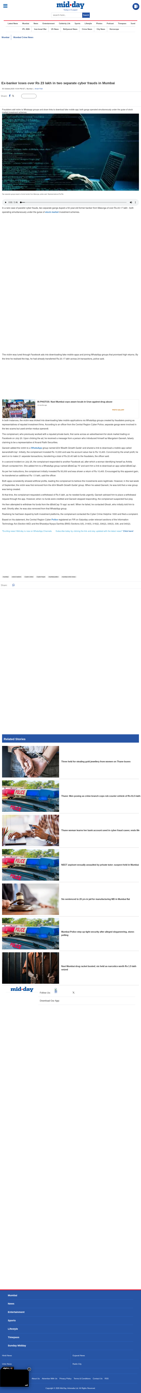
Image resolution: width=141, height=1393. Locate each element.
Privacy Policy (65, 1378)
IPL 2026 (26, 29)
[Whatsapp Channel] (21, 101)
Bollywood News (70, 29)
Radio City (77, 1364)
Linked (18, 96)
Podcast (110, 23)
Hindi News (7, 1355)
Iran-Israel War (40, 29)
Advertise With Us (49, 1378)
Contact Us (97, 1378)
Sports (77, 23)
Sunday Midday (17, 1345)
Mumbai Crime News (23, 37)
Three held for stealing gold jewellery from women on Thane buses (96, 761)
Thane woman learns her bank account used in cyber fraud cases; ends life (100, 830)
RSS (107, 1378)
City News (101, 29)
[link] (7, 1368)
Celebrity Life (64, 23)
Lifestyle (88, 23)
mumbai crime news (68, 577)
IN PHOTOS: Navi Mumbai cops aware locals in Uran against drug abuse (74, 402)
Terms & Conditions (82, 1378)
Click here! (128, 531)
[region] (70, 60)
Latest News (13, 23)
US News (55, 29)
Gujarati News (79, 1355)
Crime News (87, 29)
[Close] (29, 1369)
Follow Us (31, 96)
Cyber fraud (41, 577)
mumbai (5, 577)
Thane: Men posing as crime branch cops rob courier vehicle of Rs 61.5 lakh (100, 796)
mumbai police (53, 577)
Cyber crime (29, 577)
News (36, 23)
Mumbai (25, 23)
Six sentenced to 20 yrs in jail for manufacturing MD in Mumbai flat (95, 899)
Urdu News (7, 1364)
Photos (99, 23)
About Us (36, 1378)
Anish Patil (39, 88)
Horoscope (114, 29)
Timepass (122, 23)
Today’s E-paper (70, 10)
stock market (16, 577)
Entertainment (49, 23)
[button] (14, 5)
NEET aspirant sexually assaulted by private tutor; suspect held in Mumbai (100, 865)
